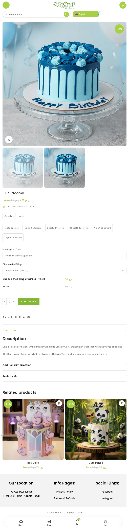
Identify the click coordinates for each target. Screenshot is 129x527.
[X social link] (16, 317)
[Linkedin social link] (24, 317)
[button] (6, 83)
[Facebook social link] (12, 317)
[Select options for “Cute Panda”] (122, 403)
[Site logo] (64, 4)
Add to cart (28, 301)
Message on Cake (12, 249)
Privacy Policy (64, 491)
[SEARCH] (66, 14)
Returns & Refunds (64, 498)
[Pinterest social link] (20, 317)
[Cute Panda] (95, 429)
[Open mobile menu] (6, 5)
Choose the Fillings (13, 264)
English (82, 14)
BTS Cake (33, 462)
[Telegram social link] (28, 317)
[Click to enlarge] (9, 139)
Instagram (107, 498)
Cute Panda (96, 462)
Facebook (107, 491)
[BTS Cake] (33, 429)
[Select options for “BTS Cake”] (59, 403)
